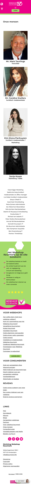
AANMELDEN (15, 356)
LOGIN (15, 10)
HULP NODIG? (21, 481)
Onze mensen (8, 427)
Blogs (5, 418)
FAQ (4, 411)
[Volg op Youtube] (21, 439)
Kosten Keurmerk (9, 328)
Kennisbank (7, 413)
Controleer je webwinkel (11, 351)
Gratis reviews (8, 337)
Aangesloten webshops (11, 420)
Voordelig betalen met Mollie (13, 431)
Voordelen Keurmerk (10, 331)
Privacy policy (7, 464)
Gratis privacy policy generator (13, 335)
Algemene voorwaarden (11, 466)
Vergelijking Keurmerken (11, 326)
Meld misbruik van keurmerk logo (14, 370)
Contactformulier (9, 429)
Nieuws (5, 415)
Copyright (6, 461)
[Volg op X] (9, 439)
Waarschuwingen (9, 367)
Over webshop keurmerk (11, 425)
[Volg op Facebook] (17, 439)
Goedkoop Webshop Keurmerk (13, 344)
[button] (2, 9)
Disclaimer (6, 459)
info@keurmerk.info (10, 455)
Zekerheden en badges (11, 379)
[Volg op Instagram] (13, 439)
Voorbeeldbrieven (9, 376)
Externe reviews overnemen (12, 397)
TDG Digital (11, 474)
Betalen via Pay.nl (9, 434)
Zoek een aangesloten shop (12, 365)
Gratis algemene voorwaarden (13, 333)
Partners (6, 422)
